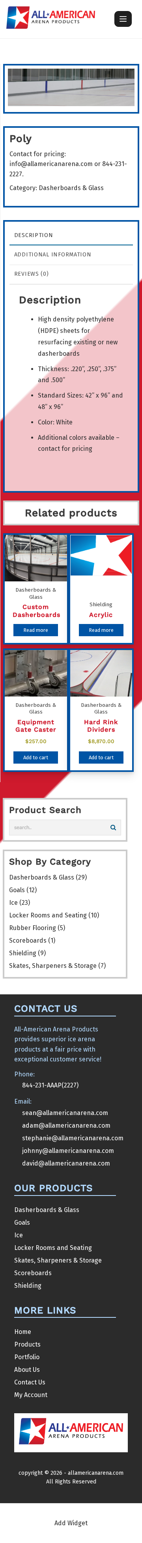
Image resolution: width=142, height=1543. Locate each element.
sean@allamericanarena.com (65, 1113)
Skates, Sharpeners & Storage (53, 966)
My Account (30, 1395)
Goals (17, 890)
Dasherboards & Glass (71, 188)
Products (27, 1344)
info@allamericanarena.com (51, 164)
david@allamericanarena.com (66, 1163)
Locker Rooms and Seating (48, 915)
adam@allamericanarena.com (66, 1125)
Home (22, 1332)
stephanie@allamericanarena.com (72, 1138)
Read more (35, 630)
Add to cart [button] (35, 757)
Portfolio (26, 1357)
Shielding (22, 953)
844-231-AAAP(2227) (50, 1085)
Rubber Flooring (32, 928)
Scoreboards (28, 940)
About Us (27, 1369)
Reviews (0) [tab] (31, 274)
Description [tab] (33, 235)
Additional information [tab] (53, 254)
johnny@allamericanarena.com (68, 1150)
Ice (13, 902)
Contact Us (29, 1382)
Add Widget (71, 1523)
